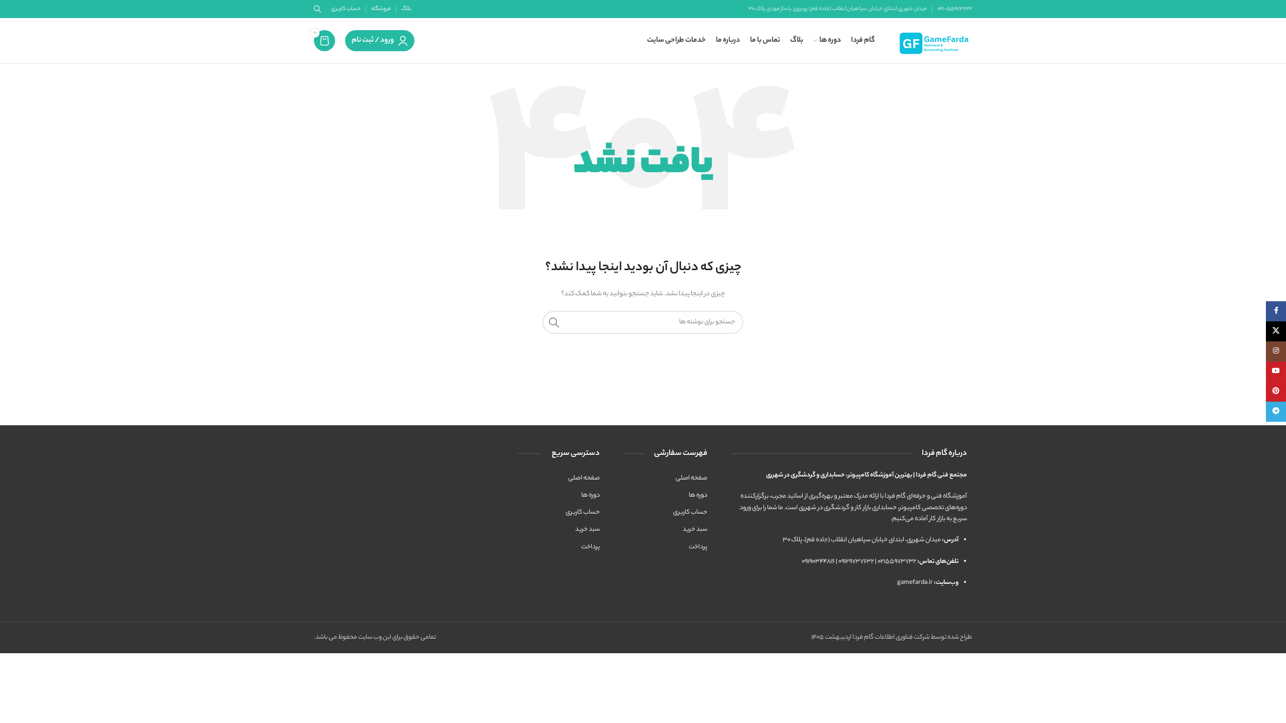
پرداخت (698, 547)
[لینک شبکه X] (1276, 331)
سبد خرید (695, 529)
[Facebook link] (1276, 311)
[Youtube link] (1276, 372)
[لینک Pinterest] (1276, 392)
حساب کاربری (690, 512)
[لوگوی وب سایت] (934, 40)
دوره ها (698, 495)
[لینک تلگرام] (1276, 412)
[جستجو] (554, 322)
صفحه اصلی (691, 478)
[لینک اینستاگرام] (1276, 351)
